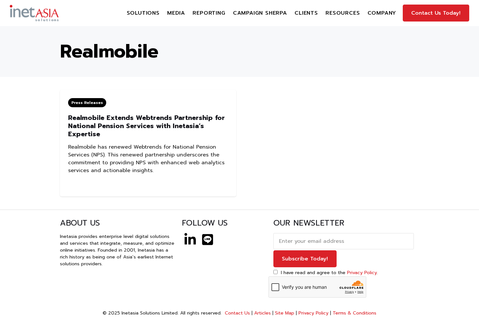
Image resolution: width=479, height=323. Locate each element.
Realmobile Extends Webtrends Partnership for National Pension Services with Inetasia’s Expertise (146, 126)
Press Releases (87, 103)
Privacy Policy (362, 272)
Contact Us (236, 313)
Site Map (284, 313)
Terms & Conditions (354, 313)
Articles (262, 313)
